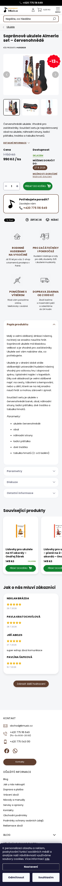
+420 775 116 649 (20, 734)
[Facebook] (6, 750)
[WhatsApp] (14, 750)
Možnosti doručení (45, 175)
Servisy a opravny (13, 805)
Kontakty (8, 810)
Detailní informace (14, 142)
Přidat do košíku (35, 186)
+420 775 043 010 (20, 741)
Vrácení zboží (11, 794)
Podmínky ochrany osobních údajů (23, 820)
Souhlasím (46, 877)
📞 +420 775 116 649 (31, 2)
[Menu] (58, 10)
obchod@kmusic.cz (21, 725)
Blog (5, 779)
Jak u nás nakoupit (14, 784)
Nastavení (31, 866)
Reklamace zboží (13, 825)
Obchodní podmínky (15, 815)
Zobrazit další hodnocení (31, 683)
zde (47, 859)
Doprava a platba (13, 789)
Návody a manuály (14, 799)
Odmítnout (16, 877)
